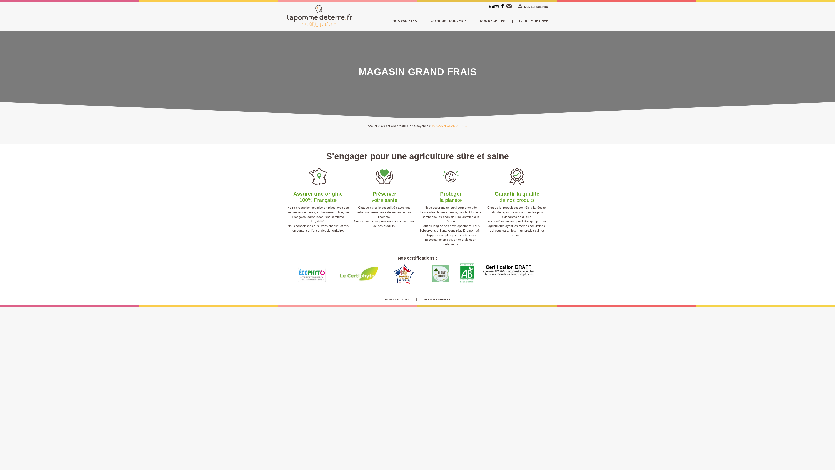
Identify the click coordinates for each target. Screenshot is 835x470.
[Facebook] (502, 6)
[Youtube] (494, 6)
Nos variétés (405, 21)
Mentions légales (437, 299)
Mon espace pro (536, 6)
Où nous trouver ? (448, 21)
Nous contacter (510, 6)
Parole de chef (533, 21)
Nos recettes (492, 21)
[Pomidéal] (319, 16)
